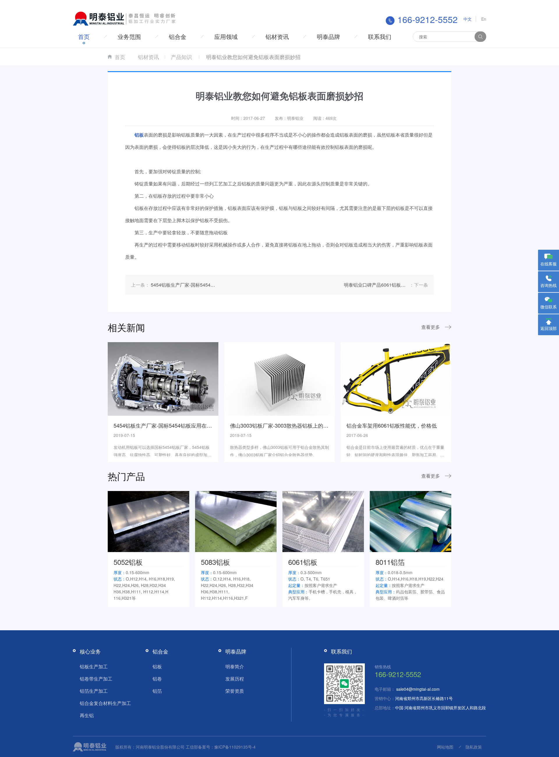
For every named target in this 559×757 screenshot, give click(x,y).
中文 (468, 19)
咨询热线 (548, 285)
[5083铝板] (236, 521)
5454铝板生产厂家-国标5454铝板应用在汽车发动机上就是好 (184, 425)
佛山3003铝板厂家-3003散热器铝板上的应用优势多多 (292, 425)
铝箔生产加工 (94, 691)
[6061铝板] (323, 521)
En (483, 19)
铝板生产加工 (94, 666)
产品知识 (181, 56)
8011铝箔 (390, 562)
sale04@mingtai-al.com (418, 689)
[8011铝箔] (410, 521)
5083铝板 (215, 562)
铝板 (157, 666)
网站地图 (445, 747)
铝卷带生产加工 (96, 678)
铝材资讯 (277, 36)
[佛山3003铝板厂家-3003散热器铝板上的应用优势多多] (279, 378)
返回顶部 (548, 328)
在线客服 (548, 264)
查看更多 (430, 327)
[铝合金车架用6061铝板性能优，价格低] (396, 378)
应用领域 (226, 36)
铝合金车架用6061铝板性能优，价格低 (391, 425)
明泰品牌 (328, 36)
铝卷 (157, 678)
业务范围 (129, 36)
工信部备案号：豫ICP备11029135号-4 (221, 747)
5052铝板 (128, 562)
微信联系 (548, 307)
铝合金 (177, 36)
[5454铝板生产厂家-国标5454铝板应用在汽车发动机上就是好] (163, 378)
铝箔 (157, 691)
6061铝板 (302, 562)
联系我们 (379, 36)
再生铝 (87, 715)
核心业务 (90, 651)
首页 (84, 36)
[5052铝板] (148, 521)
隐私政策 (474, 747)
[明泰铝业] (125, 18)
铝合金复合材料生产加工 (105, 703)
